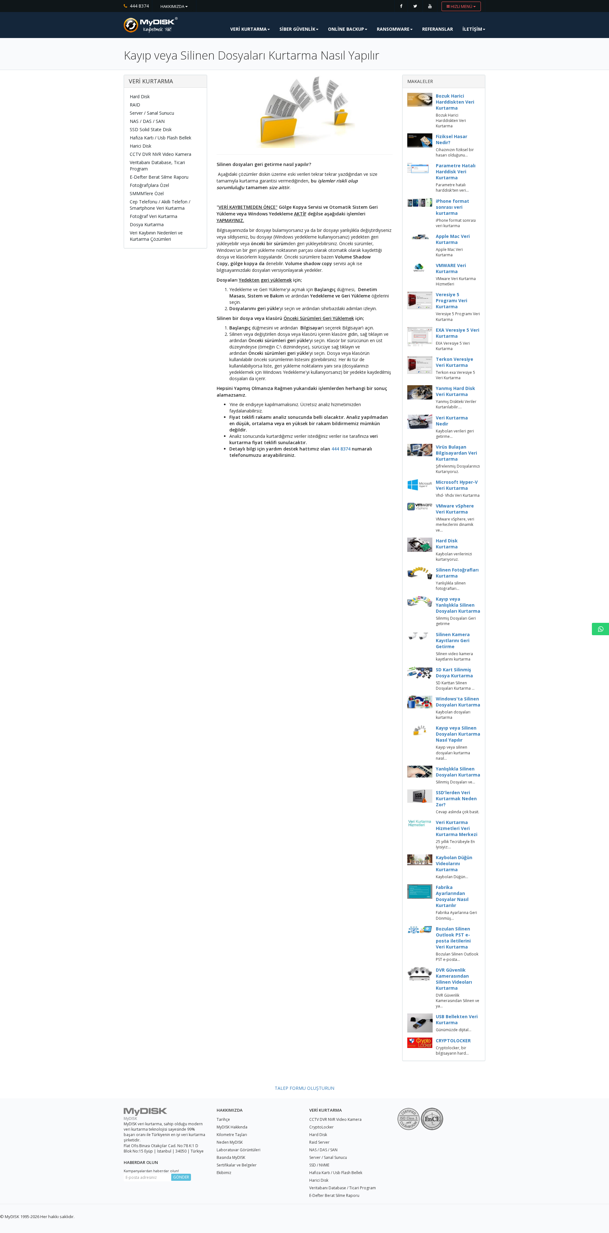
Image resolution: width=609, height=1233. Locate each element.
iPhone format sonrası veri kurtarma (452, 207)
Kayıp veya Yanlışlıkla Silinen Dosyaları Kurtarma (458, 605)
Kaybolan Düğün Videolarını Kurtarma (454, 863)
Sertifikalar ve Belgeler (237, 1165)
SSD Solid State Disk (151, 129)
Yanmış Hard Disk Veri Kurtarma (455, 391)
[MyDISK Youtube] (430, 6)
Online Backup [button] (346, 29)
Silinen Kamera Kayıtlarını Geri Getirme (453, 640)
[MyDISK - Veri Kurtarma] (150, 25)
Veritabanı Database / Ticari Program (342, 1188)
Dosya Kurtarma (147, 224)
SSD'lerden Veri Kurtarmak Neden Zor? (456, 798)
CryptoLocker (321, 1127)
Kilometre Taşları (232, 1134)
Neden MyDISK (230, 1142)
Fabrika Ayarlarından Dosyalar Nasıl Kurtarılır (452, 896)
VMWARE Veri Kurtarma (451, 268)
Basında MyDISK (231, 1157)
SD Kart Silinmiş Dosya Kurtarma (454, 673)
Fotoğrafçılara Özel (149, 185)
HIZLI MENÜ (461, 6)
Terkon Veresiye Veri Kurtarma (454, 362)
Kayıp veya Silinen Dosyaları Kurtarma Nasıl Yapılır (458, 734)
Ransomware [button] (393, 29)
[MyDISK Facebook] (401, 6)
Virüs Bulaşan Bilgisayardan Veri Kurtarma (456, 453)
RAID (135, 105)
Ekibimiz (224, 1172)
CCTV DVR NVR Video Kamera (160, 154)
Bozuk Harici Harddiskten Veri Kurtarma (455, 102)
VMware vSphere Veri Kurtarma (455, 509)
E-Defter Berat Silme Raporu (159, 177)
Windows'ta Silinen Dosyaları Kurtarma (458, 702)
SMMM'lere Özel (147, 193)
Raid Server (319, 1142)
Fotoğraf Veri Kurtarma (153, 216)
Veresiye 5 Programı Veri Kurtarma (451, 300)
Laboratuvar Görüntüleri (238, 1150)
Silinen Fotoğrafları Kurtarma (457, 573)
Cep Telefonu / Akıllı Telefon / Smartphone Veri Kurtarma (160, 205)
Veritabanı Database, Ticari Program (157, 165)
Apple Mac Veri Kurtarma (453, 239)
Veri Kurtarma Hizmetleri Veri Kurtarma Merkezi (456, 828)
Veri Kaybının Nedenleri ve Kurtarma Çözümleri (156, 236)
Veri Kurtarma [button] (248, 29)
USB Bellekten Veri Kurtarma (457, 1019)
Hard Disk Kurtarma (447, 544)
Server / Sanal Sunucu (152, 113)
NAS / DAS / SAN (147, 121)
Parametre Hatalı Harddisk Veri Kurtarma (455, 172)
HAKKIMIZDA (172, 6)
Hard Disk (140, 96)
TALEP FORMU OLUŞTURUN (304, 1088)
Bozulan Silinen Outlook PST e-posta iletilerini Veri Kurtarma (453, 938)
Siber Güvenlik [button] (297, 29)
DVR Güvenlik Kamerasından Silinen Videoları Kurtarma (454, 979)
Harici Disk (140, 146)
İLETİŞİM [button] (472, 29)
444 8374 (340, 449)
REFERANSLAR (437, 29)
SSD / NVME (319, 1165)
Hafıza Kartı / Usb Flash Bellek (160, 138)
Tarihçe (223, 1119)
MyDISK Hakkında (232, 1127)
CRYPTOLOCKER (453, 1041)
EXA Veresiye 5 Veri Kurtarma (457, 333)
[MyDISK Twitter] (415, 6)
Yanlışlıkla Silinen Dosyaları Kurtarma (458, 772)
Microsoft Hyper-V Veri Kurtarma (457, 485)
